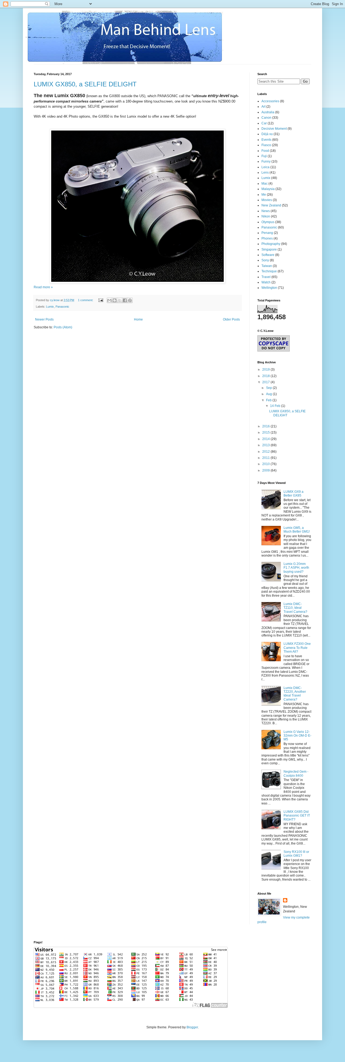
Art (263, 106)
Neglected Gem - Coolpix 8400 (296, 773)
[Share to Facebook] (124, 300)
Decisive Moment (274, 129)
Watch (266, 282)
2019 (266, 369)
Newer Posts (44, 319)
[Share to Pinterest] (130, 300)
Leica (265, 167)
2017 (266, 382)
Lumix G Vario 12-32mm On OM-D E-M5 (297, 735)
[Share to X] (119, 300)
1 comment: (86, 300)
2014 (266, 439)
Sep (269, 388)
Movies (266, 200)
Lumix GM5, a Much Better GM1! (297, 529)
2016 (266, 426)
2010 (266, 464)
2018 (266, 376)
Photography (270, 244)
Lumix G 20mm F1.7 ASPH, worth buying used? (296, 568)
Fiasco (266, 145)
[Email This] (109, 300)
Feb (269, 400)
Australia (267, 112)
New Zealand (271, 205)
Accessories (270, 101)
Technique (269, 271)
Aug (269, 394)
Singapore (269, 249)
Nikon (265, 216)
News (265, 211)
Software (267, 255)
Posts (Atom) (63, 327)
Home (138, 319)
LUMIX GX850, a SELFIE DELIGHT (85, 84)
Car (264, 123)
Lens (265, 172)
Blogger (192, 1027)
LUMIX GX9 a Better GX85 (293, 493)
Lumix (50, 306)
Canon (266, 117)
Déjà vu (267, 134)
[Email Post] (100, 300)
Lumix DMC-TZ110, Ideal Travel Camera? (295, 608)
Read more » (43, 287)
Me (263, 194)
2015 (266, 432)
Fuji (264, 156)
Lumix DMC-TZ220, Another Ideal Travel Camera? (295, 693)
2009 (266, 470)
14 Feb (275, 406)
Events (266, 140)
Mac (264, 183)
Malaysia (268, 189)
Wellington (269, 288)
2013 (266, 445)
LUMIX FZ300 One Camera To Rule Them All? (297, 647)
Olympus (267, 222)
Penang (267, 233)
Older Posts (231, 319)
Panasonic (62, 306)
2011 (266, 458)
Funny (266, 161)
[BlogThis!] (114, 300)
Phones (267, 238)
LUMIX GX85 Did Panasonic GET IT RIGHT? (297, 815)
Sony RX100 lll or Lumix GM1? (296, 853)
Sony (265, 260)
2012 (266, 451)
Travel (266, 277)
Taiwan (266, 266)
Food (265, 151)
